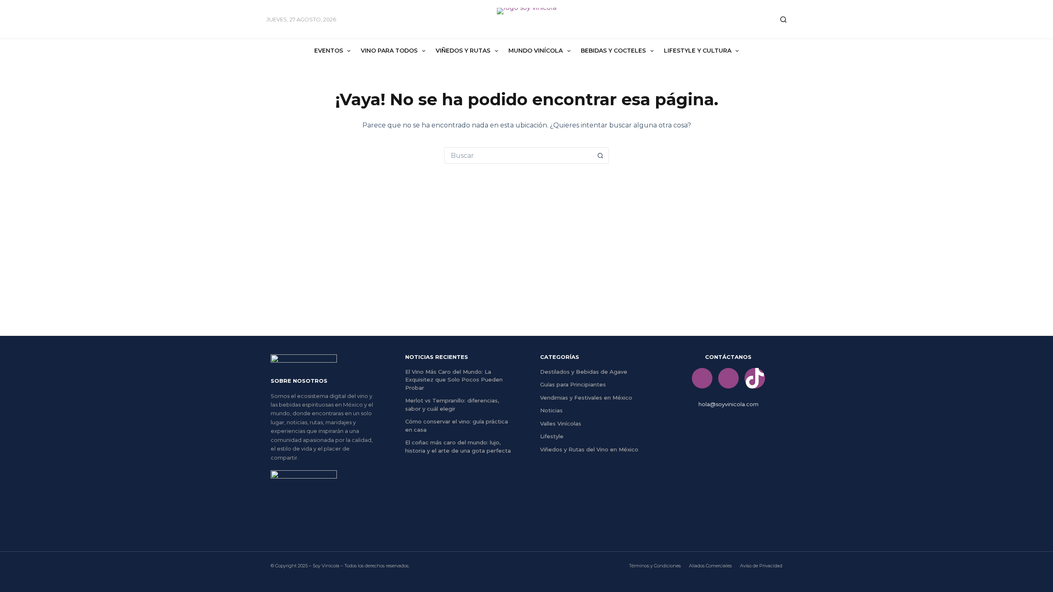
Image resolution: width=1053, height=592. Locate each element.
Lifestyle (552, 436)
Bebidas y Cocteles (613, 50)
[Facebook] (702, 378)
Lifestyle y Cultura (697, 50)
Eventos (328, 50)
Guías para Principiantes (573, 384)
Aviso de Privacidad (761, 566)
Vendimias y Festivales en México (586, 397)
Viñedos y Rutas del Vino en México (589, 449)
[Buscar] (783, 19)
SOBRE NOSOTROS (299, 380)
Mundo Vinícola (535, 50)
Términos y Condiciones (655, 566)
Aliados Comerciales (710, 566)
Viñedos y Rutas (463, 50)
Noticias (551, 410)
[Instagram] (728, 378)
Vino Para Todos (389, 50)
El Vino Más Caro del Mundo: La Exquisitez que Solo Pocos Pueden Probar (454, 379)
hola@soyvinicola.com (728, 404)
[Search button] (600, 155)
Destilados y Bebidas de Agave (583, 371)
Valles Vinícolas (560, 423)
